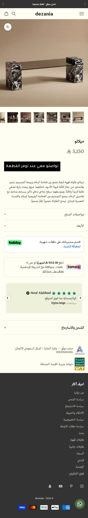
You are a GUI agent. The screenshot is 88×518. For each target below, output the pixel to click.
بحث (81, 433)
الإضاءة (80, 467)
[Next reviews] (80, 298)
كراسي (81, 460)
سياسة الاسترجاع (74, 406)
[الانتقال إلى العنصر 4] (39, 117)
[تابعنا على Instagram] (82, 486)
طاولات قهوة (77, 440)
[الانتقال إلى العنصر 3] (52, 117)
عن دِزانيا (79, 392)
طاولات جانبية (76, 446)
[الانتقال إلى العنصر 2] (65, 117)
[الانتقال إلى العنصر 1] (78, 117)
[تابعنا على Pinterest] (71, 486)
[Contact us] (80, 504)
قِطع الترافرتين (76, 473)
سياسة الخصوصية (73, 419)
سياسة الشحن (76, 399)
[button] (44, 298)
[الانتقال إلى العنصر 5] (26, 117)
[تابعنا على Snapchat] (50, 486)
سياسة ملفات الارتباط (72, 426)
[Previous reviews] (7, 298)
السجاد (80, 453)
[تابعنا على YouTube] (61, 486)
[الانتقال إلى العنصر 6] (12, 117)
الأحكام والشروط (75, 413)
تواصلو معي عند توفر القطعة (32, 166)
